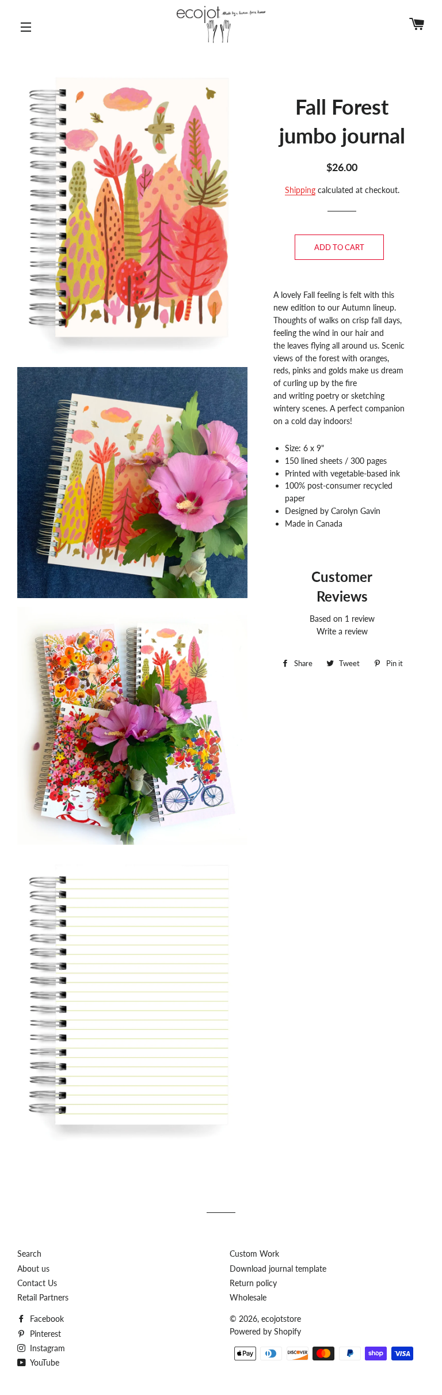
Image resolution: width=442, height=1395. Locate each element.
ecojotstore (281, 1319)
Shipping (300, 190)
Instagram (46, 1348)
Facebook (46, 1319)
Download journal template (278, 1268)
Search (29, 1253)
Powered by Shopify (265, 1331)
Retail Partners (42, 1297)
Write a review (342, 631)
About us (33, 1268)
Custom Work (254, 1253)
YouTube (43, 1362)
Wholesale (248, 1297)
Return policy (253, 1283)
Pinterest (44, 1334)
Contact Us (37, 1283)
